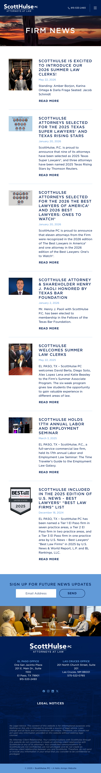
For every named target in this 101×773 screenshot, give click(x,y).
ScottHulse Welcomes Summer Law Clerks (61, 350)
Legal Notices (50, 703)
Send (72, 593)
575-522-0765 (76, 675)
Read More (49, 101)
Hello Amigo (61, 768)
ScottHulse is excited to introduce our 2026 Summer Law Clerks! (65, 67)
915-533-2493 (78, 8)
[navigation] (95, 8)
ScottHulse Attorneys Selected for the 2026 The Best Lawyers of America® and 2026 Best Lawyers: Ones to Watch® (65, 205)
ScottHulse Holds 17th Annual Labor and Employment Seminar (61, 426)
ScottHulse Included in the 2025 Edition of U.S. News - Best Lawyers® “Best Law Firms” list (65, 498)
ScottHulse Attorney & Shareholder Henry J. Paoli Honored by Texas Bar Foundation (65, 289)
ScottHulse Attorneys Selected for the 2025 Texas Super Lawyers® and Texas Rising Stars (63, 127)
